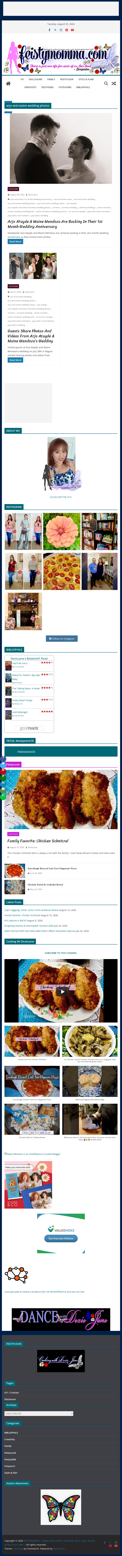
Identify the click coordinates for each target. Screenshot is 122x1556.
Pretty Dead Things (22, 700)
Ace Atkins (18, 683)
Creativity (30, 87)
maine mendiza (104, 207)
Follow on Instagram (63, 638)
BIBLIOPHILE (83, 87)
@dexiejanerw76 (26, 751)
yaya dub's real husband (18, 215)
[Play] (63, 991)
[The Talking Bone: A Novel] (8, 688)
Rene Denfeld (19, 692)
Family (51, 79)
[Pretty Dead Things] (8, 700)
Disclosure (35, 79)
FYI (22, 79)
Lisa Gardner (19, 667)
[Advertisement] (61, 9)
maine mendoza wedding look (21, 211)
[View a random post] (114, 83)
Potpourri (65, 87)
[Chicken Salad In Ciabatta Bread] (14, 887)
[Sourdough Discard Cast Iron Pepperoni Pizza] (14, 871)
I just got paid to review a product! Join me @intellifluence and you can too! (44, 1291)
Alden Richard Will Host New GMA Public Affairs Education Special (39, 930)
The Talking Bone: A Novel (26, 688)
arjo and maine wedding (84, 199)
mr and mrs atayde (77, 211)
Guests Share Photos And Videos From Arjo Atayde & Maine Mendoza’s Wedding (31, 336)
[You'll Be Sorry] (8, 663)
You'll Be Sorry (19, 663)
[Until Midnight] (8, 712)
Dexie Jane (33, 194)
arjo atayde (71, 203)
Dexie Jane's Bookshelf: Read (29, 658)
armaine (56, 207)
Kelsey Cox (18, 704)
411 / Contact (11, 1392)
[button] (32, 1045)
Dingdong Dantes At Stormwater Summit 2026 (28, 925)
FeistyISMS (47, 87)
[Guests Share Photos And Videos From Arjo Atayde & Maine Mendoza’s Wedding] (31, 265)
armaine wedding (69, 207)
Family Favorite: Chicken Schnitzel (37, 841)
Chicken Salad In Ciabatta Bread (45, 884)
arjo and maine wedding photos (21, 203)
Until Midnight (20, 712)
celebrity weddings (87, 207)
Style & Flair (86, 79)
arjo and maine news (63, 199)
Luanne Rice (19, 715)
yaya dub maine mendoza (98, 211)
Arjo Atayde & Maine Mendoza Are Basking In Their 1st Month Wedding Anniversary (55, 224)
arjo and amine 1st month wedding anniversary (31, 199)
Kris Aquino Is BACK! (15, 920)
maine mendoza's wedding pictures (51, 211)
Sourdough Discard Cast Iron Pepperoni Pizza (52, 868)
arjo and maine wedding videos (51, 203)
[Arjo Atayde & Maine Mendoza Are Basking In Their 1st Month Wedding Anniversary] (61, 148)
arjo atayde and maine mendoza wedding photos (29, 207)
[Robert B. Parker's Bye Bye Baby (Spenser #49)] (8, 675)
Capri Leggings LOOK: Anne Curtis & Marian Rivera (31, 910)
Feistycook (66, 79)
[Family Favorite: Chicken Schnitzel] (61, 799)
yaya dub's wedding (39, 215)
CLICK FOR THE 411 (61, 497)
